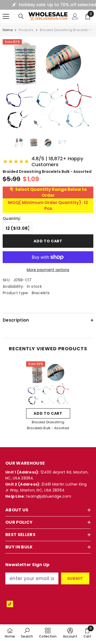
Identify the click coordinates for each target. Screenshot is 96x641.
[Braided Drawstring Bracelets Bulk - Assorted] (48, 383)
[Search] (21, 16)
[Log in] (75, 16)
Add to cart (48, 241)
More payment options (48, 269)
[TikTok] (10, 604)
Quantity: (12, 218)
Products (26, 30)
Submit (75, 578)
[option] (48, 397)
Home (8, 30)
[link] (27, 632)
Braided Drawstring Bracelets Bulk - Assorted (48, 425)
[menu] (6, 16)
